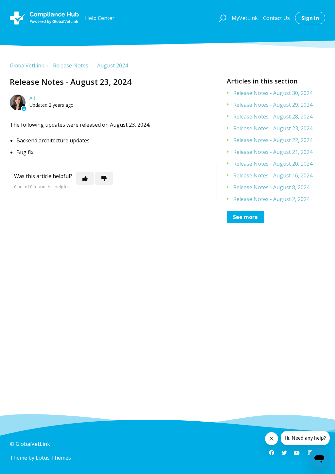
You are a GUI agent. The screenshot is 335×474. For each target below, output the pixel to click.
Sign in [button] (310, 18)
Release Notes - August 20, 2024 (272, 163)
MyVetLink (245, 18)
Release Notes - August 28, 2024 (272, 116)
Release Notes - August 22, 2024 (272, 140)
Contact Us (276, 18)
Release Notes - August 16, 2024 (272, 175)
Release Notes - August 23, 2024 (272, 128)
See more (245, 217)
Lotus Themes (53, 457)
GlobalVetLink (27, 65)
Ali (32, 98)
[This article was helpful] (85, 178)
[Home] (44, 18)
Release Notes (70, 65)
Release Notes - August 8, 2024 (271, 187)
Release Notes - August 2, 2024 (271, 199)
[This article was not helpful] (104, 178)
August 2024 (112, 65)
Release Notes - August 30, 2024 (272, 93)
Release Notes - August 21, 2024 (272, 151)
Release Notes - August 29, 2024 (272, 104)
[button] (221, 18)
